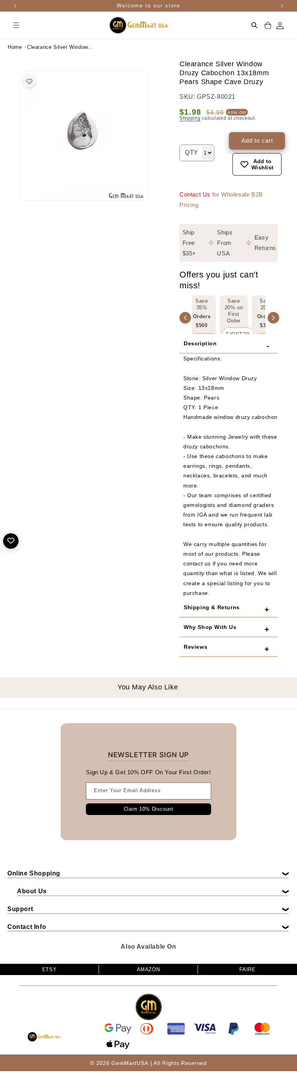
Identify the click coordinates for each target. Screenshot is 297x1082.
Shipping (190, 118)
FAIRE (247, 969)
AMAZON (148, 969)
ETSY (49, 969)
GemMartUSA (129, 1063)
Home (15, 47)
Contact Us (194, 194)
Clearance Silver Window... (46, 47)
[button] (16, 25)
